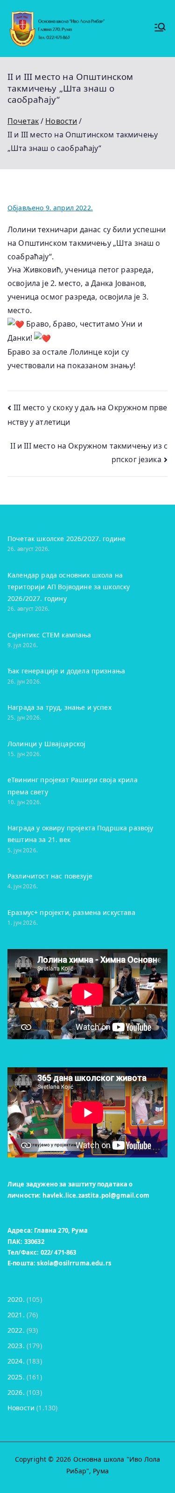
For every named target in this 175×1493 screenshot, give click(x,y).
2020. (16, 1299)
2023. (16, 1345)
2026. (16, 1392)
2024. (16, 1361)
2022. (16, 1330)
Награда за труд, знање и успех (59, 707)
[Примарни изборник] (160, 28)
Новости (21, 1407)
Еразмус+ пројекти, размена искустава (71, 912)
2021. (16, 1314)
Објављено (50, 207)
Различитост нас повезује (49, 876)
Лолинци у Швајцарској (46, 743)
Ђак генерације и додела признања (66, 670)
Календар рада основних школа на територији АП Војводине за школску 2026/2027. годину (68, 587)
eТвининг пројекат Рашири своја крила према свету (72, 785)
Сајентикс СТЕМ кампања (49, 634)
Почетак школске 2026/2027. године (66, 538)
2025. (16, 1376)
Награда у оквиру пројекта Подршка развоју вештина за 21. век (80, 833)
